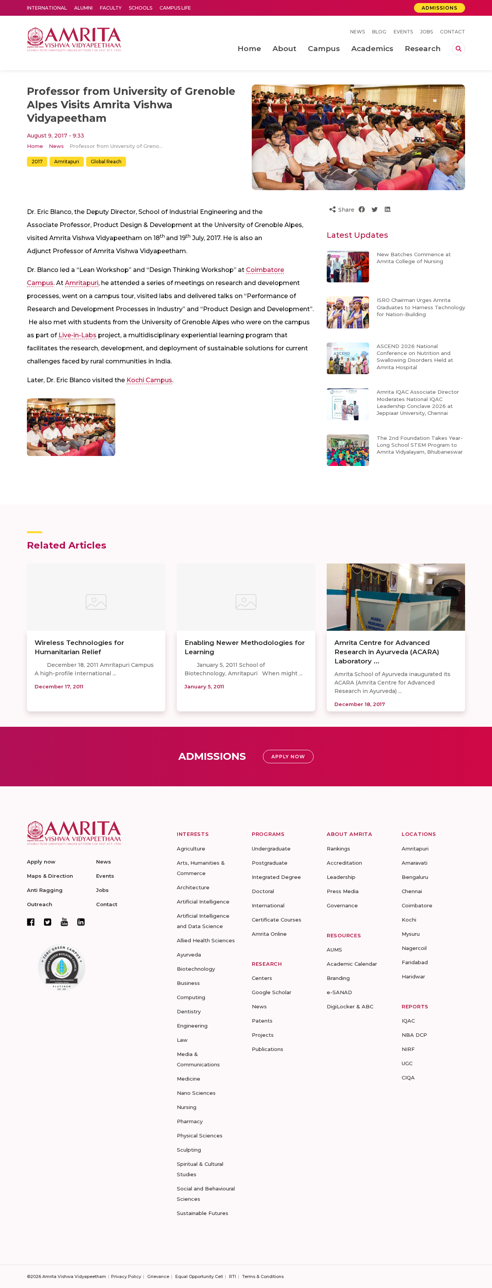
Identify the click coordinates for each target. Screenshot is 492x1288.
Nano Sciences (196, 1093)
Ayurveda (189, 954)
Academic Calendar (352, 964)
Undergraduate (271, 848)
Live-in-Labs (77, 335)
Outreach (39, 904)
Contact (452, 32)
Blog (379, 32)
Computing (191, 997)
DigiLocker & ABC (350, 1006)
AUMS (334, 950)
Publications (267, 1049)
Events (403, 32)
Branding (338, 978)
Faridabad (415, 962)
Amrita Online (269, 934)
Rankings (338, 848)
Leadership (341, 877)
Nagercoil (414, 948)
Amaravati (414, 863)
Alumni (83, 8)
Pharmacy (190, 1121)
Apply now (41, 862)
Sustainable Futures (202, 1213)
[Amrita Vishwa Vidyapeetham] (74, 38)
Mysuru (411, 934)
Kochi (409, 920)
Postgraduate (270, 863)
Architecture (193, 887)
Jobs (426, 32)
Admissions (439, 8)
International (47, 8)
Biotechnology (196, 969)
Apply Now (288, 756)
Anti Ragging (45, 890)
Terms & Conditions (263, 1276)
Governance (342, 905)
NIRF (408, 1049)
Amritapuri (66, 161)
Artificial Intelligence (203, 901)
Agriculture (191, 848)
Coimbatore (417, 905)
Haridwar (413, 976)
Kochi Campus (149, 380)
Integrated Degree (276, 877)
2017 (37, 161)
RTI (232, 1276)
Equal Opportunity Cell (199, 1276)
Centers (262, 978)
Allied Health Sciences (206, 940)
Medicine (188, 1079)
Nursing (186, 1107)
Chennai (412, 891)
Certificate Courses (276, 920)
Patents (262, 1021)
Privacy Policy (126, 1276)
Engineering (192, 1026)
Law (182, 1040)
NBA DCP (414, 1035)
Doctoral (263, 891)
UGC (407, 1063)
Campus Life (175, 8)
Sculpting (189, 1150)
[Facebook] (31, 922)
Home (35, 146)
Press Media (343, 891)
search (458, 48)
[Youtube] (64, 921)
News (357, 32)
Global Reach (106, 161)
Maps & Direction (50, 876)
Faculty (110, 8)
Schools (140, 8)
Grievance (158, 1276)
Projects (263, 1035)
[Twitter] (48, 922)
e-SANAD (339, 992)
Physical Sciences (200, 1135)
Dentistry (189, 1011)
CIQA (408, 1077)
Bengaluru (415, 877)
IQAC (408, 1021)
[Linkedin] (81, 922)
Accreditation (344, 863)
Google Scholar (271, 992)
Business (188, 983)
